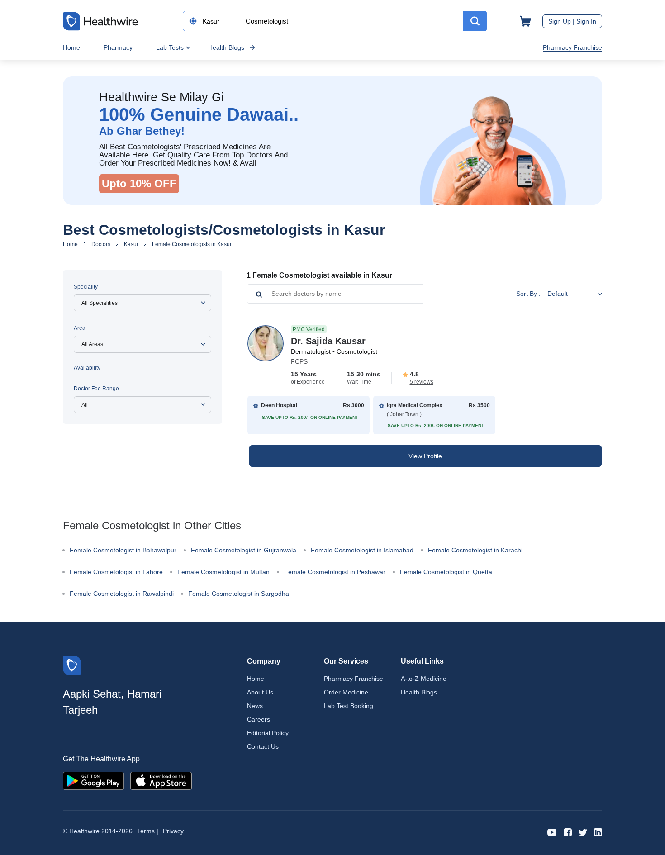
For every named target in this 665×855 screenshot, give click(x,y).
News (255, 705)
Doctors (100, 244)
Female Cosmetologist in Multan (223, 571)
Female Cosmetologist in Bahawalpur (123, 550)
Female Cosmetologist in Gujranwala (243, 550)
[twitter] (583, 832)
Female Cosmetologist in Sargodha (238, 593)
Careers (258, 719)
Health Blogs (226, 47)
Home (71, 47)
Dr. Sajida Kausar (328, 341)
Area (80, 328)
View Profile (425, 456)
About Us (260, 692)
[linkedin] (598, 832)
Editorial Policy (268, 732)
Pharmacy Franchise (572, 47)
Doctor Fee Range (96, 388)
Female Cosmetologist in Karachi (475, 550)
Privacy (173, 831)
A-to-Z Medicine (423, 678)
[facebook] (568, 832)
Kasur (131, 244)
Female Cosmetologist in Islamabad (362, 550)
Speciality (86, 287)
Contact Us (263, 746)
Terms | (147, 831)
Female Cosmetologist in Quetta (446, 571)
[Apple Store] (161, 780)
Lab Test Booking (348, 705)
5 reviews (421, 382)
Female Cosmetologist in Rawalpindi (122, 593)
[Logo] (72, 665)
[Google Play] (93, 780)
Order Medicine (346, 692)
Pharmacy (118, 47)
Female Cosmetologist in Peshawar (334, 571)
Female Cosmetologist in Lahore (116, 571)
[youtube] (552, 832)
